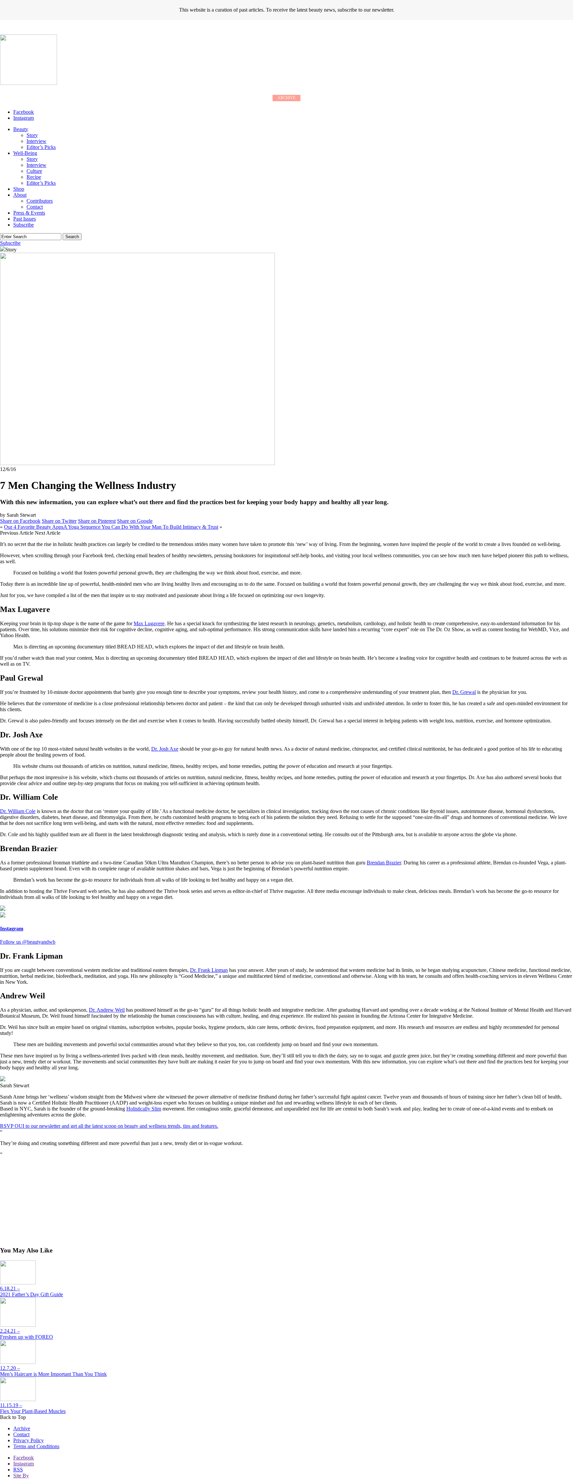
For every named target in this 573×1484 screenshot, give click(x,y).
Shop (18, 189)
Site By (21, 1475)
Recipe (34, 177)
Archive (21, 1428)
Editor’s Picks (41, 147)
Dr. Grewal (464, 692)
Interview (36, 141)
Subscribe (23, 225)
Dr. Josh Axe (164, 749)
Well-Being (25, 153)
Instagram (23, 1463)
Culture (34, 171)
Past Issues (24, 219)
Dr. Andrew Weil (107, 1010)
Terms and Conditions (36, 1446)
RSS (18, 1469)
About (20, 195)
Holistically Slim (143, 1109)
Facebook (23, 1457)
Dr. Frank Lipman (209, 970)
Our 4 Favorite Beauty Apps (33, 527)
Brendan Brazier (384, 862)
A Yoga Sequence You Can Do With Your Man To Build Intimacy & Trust (140, 527)
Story (32, 135)
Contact (35, 207)
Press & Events (29, 213)
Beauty (20, 129)
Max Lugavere (149, 623)
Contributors (40, 201)
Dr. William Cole (17, 811)
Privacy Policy (28, 1440)
